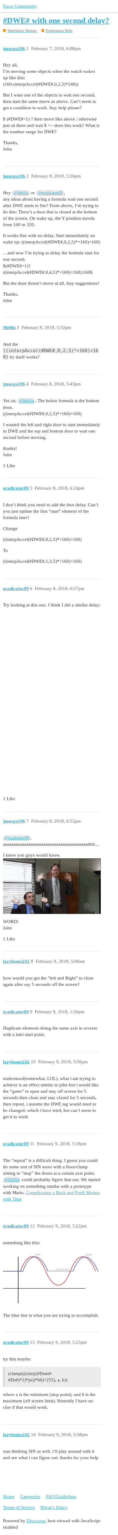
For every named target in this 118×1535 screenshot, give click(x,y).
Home (9, 1496)
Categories (30, 1496)
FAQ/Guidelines (61, 1496)
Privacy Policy (54, 1507)
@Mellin (20, 193)
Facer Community (20, 6)
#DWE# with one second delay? (56, 20)
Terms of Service (19, 1507)
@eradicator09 (50, 193)
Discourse (36, 1520)
